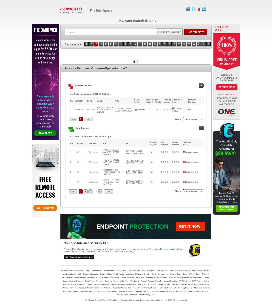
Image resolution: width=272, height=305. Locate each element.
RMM (194, 270)
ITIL (153, 295)
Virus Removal (162, 270)
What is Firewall (76, 270)
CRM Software (161, 277)
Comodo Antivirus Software (97, 284)
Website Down (166, 288)
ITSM (171, 277)
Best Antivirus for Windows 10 (123, 284)
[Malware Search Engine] (86, 13)
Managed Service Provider (162, 291)
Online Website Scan (191, 274)
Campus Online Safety (88, 288)
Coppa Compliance (93, 270)
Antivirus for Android (72, 274)
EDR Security (144, 295)
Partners (108, 281)
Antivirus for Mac (121, 281)
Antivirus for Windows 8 (180, 270)
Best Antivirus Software (182, 284)
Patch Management (160, 274)
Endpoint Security (90, 274)
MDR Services (108, 270)
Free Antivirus (105, 288)
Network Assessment (144, 277)
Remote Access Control (151, 281)
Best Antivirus (204, 270)
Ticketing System (142, 291)
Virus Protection (163, 284)
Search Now (195, 32)
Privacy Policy (127, 300)
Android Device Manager (144, 270)
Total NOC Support (76, 284)
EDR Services (197, 281)
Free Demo (89, 281)
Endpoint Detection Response (187, 291)
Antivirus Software (201, 284)
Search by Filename (168, 32)
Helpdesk (67, 291)
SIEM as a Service (201, 288)
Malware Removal (69, 288)
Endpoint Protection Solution (112, 274)
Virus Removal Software (109, 277)
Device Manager (127, 277)
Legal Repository (142, 300)
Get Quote (134, 281)
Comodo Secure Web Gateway (188, 277)
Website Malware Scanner (147, 288)
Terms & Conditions (110, 300)
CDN (130, 270)
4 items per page (190, 119)
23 (100, 191)
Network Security (170, 281)
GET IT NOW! (190, 226)
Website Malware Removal (86, 277)
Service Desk (175, 274)
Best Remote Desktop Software (120, 291)
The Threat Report (92, 300)
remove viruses (171, 249)
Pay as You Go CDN (146, 284)
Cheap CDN (121, 270)
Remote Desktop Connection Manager (89, 291)
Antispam (130, 274)
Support (99, 281)
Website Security (143, 274)
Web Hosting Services (183, 288)
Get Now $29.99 (226, 87)
